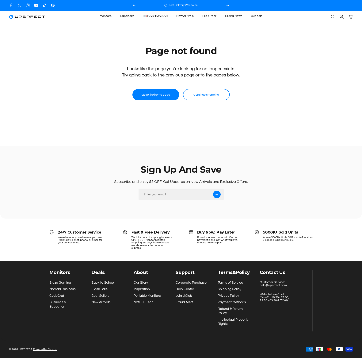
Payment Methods (232, 302)
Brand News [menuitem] (233, 15)
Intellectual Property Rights (233, 322)
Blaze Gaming (60, 282)
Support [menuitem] (256, 15)
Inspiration (142, 289)
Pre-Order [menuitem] (209, 15)
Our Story (141, 282)
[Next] (227, 5)
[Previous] (134, 5)
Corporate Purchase (191, 282)
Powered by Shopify (45, 349)
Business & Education (57, 304)
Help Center (185, 289)
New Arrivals (101, 302)
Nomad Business (62, 289)
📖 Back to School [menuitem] (155, 16)
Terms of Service (230, 282)
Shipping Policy (229, 289)
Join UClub (184, 295)
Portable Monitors (147, 295)
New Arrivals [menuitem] (185, 15)
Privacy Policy (228, 295)
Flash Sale (99, 289)
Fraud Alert (184, 302)
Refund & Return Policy (230, 311)
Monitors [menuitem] (106, 15)
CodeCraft (57, 295)
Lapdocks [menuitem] (127, 15)
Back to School (103, 282)
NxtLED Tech (143, 302)
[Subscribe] (217, 194)
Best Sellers (100, 295)
